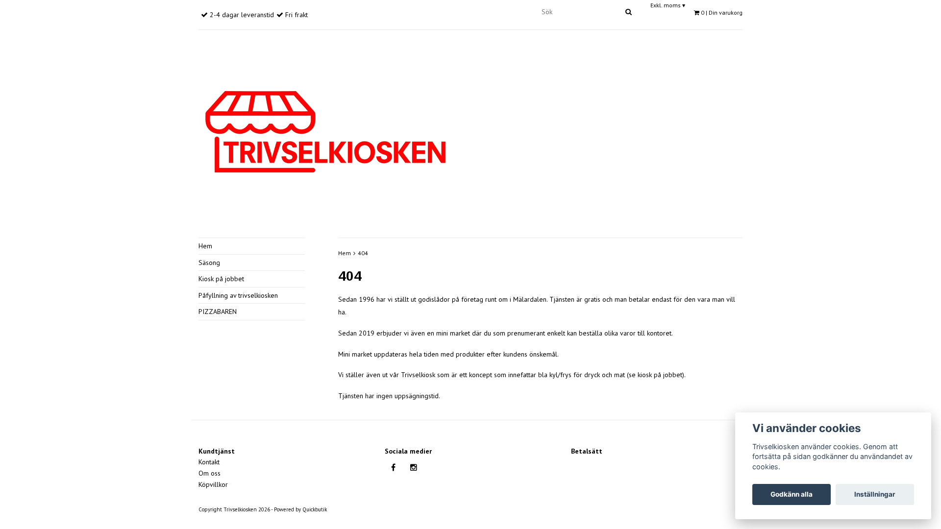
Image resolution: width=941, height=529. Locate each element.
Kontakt (209, 461)
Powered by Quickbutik (300, 509)
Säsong (209, 262)
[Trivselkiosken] (325, 130)
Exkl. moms (667, 5)
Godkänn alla (791, 494)
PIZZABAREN (217, 311)
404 (363, 253)
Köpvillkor (213, 484)
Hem (205, 245)
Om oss (209, 473)
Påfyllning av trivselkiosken (238, 295)
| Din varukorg (722, 12)
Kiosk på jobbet (221, 278)
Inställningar (874, 494)
